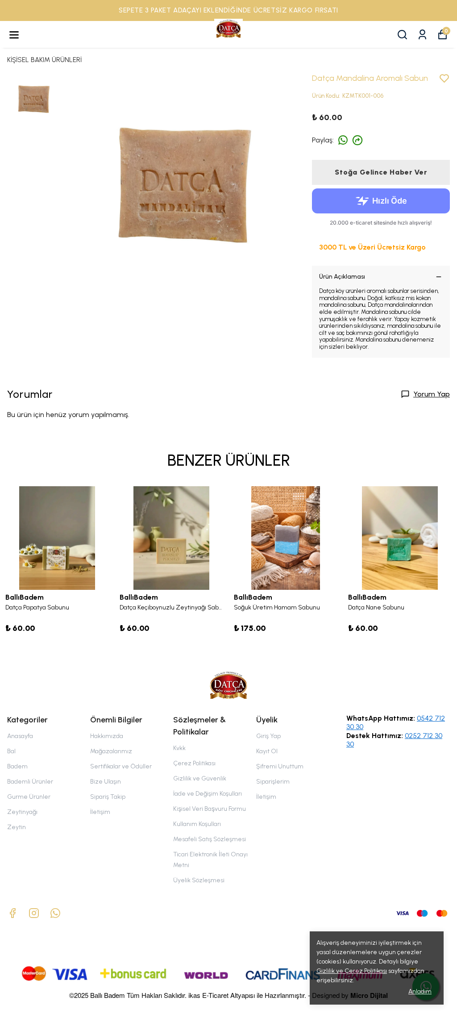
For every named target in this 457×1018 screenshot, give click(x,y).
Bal (11, 751)
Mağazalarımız (111, 751)
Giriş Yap (268, 736)
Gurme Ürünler (28, 797)
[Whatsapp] (55, 913)
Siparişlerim (273, 781)
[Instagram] (34, 913)
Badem (17, 766)
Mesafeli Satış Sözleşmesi (209, 839)
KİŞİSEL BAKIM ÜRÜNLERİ (44, 60)
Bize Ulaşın (105, 781)
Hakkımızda (106, 736)
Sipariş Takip (107, 797)
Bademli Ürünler (30, 781)
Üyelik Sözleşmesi (198, 880)
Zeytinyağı (22, 812)
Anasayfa (20, 736)
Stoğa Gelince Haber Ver (381, 172)
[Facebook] (12, 913)
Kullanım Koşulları (197, 824)
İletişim (100, 812)
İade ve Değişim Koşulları (207, 793)
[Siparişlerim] (422, 34)
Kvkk (179, 748)
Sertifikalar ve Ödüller (121, 766)
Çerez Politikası (194, 763)
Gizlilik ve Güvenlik (199, 778)
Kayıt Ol (267, 751)
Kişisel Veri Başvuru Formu (209, 809)
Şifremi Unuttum (279, 766)
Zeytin (16, 827)
